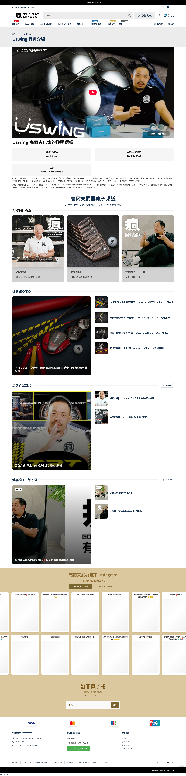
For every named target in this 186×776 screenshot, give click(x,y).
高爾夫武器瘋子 (160, 770)
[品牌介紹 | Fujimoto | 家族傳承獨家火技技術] (101, 416)
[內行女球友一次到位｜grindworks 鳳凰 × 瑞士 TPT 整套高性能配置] (51, 335)
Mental (18, 489)
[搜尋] (129, 15)
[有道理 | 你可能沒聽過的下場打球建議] (101, 511)
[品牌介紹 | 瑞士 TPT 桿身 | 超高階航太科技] (51, 430)
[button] (16, 24)
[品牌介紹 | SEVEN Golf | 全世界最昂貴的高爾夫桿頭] (101, 398)
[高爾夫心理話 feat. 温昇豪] (101, 492)
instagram (93, 575)
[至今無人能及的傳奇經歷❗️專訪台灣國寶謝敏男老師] (51, 524)
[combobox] (88, 15)
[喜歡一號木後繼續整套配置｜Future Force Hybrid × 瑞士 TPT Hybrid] (101, 333)
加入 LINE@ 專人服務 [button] (78, 748)
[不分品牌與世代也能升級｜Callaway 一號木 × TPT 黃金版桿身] (101, 348)
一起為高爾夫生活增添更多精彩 (93, 580)
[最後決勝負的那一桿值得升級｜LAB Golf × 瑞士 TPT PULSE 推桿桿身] (101, 317)
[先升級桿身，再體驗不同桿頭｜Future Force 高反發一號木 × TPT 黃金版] (101, 302)
